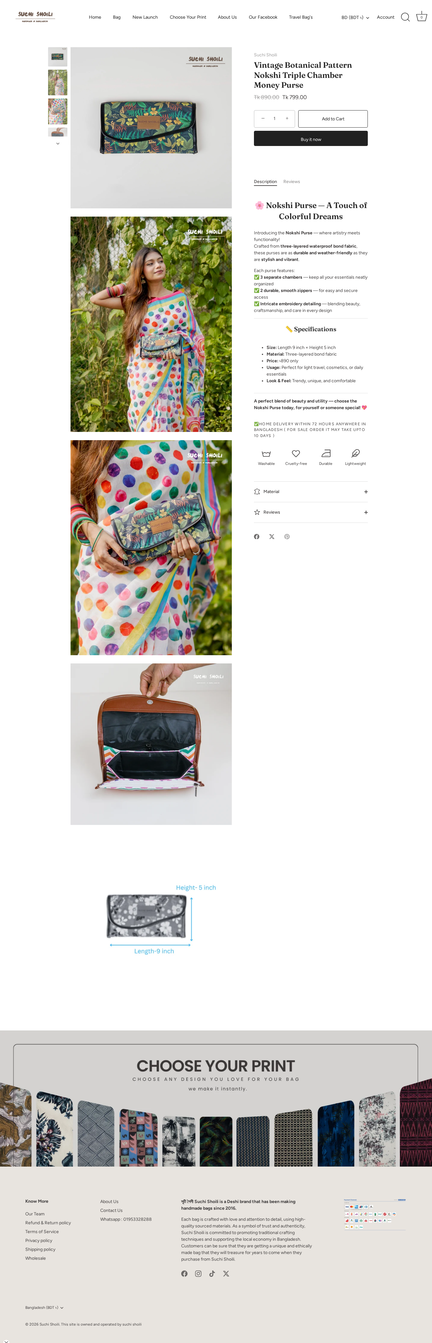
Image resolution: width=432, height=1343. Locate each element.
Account (385, 17)
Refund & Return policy (48, 1223)
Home (95, 17)
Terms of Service (42, 1231)
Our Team (35, 1214)
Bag (116, 17)
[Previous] (58, 41)
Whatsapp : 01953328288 (126, 1219)
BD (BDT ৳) (352, 17)
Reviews (291, 181)
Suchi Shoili (265, 55)
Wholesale (35, 1258)
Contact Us (111, 1210)
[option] (57, 58)
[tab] (268, 181)
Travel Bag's (301, 17)
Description (265, 181)
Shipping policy (40, 1249)
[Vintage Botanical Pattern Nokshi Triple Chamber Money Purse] (58, 57)
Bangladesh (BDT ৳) (41, 1307)
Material (270, 491)
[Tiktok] (212, 1273)
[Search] (405, 17)
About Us (227, 17)
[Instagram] (198, 1273)
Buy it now (311, 139)
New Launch (145, 17)
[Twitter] (226, 1273)
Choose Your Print (188, 17)
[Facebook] (184, 1273)
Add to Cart (333, 119)
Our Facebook (263, 17)
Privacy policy (38, 1240)
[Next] (58, 143)
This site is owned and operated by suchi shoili (101, 1324)
